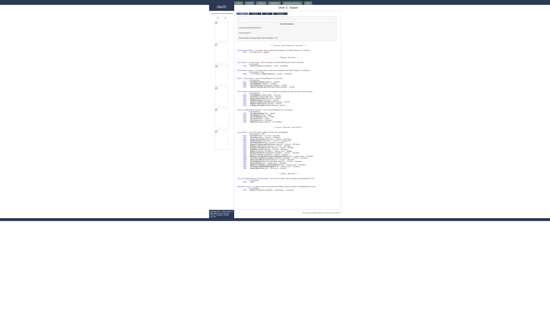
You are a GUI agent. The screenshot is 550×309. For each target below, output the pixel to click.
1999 (244, 100)
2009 (244, 83)
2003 (244, 118)
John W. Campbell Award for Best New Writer (252, 178)
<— (218, 17)
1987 (244, 163)
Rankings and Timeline (292, 3)
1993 (244, 122)
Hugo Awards (241, 62)
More (308, 3)
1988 (244, 160)
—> (225, 17)
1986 (244, 165)
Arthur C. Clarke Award (245, 78)
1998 (244, 85)
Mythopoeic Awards (244, 186)
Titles (267, 13)
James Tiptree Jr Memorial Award (249, 91)
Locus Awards (242, 132)
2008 (244, 95)
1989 (244, 74)
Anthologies (274, 3)
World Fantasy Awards (245, 50)
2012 (244, 82)
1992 (244, 151)
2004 (244, 117)
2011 (244, 113)
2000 (244, 98)
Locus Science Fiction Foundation (219, 214)
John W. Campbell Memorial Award (249, 110)
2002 (244, 97)
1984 (244, 168)
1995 (244, 103)
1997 (244, 87)
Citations (261, 3)
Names (238, 3)
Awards (249, 3)
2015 (244, 52)
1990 (244, 66)
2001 (244, 120)
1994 (244, 105)
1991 (244, 153)
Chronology (280, 13)
